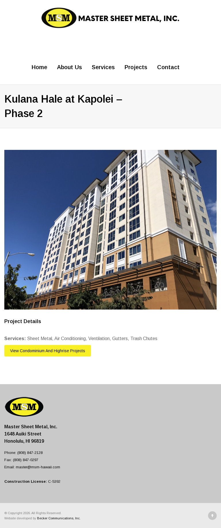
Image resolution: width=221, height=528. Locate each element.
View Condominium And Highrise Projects (47, 350)
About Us (69, 67)
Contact (168, 67)
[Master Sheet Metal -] (110, 17)
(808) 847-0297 (25, 460)
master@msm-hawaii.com (38, 467)
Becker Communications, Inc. (59, 518)
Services (103, 67)
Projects (136, 67)
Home (39, 67)
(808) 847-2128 (30, 452)
